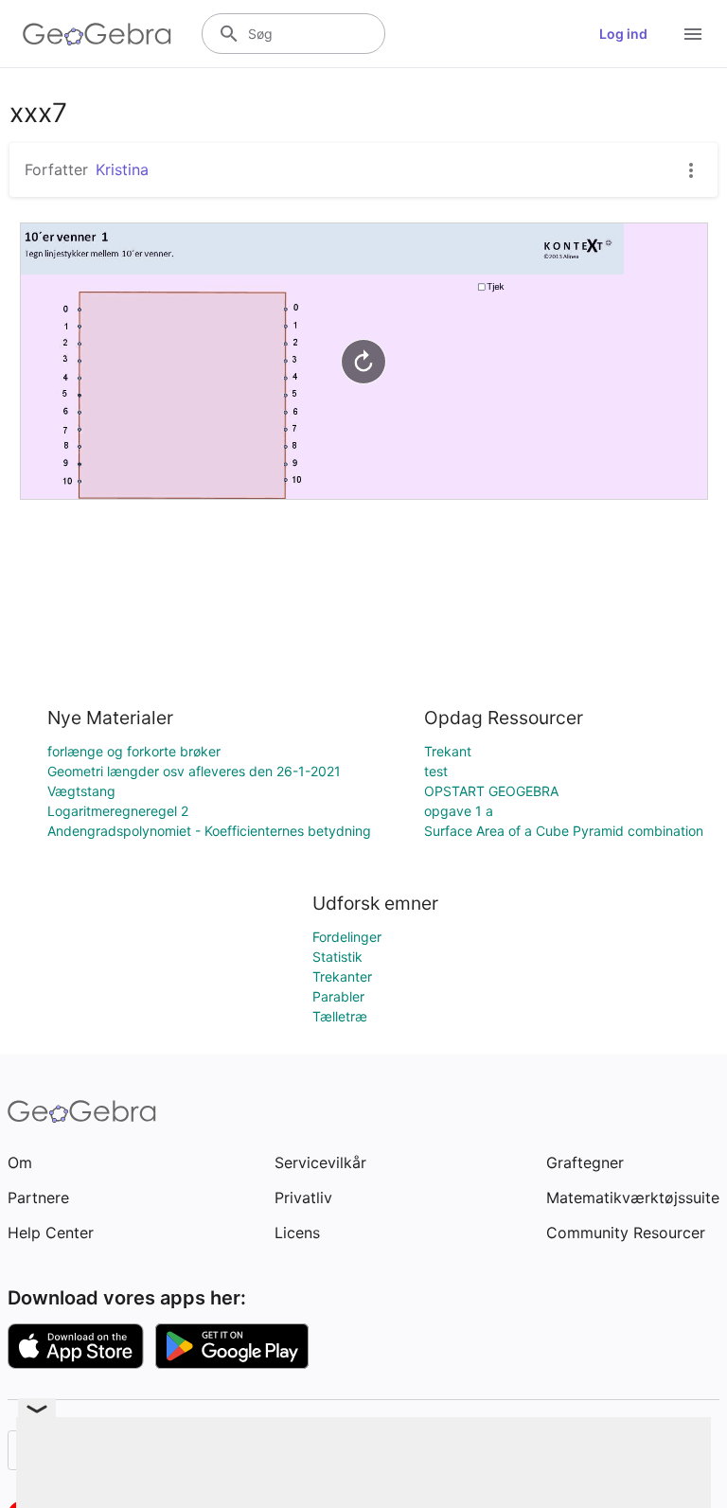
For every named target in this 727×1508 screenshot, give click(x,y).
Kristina (122, 169)
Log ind (623, 34)
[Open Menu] (693, 34)
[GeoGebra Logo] (97, 34)
